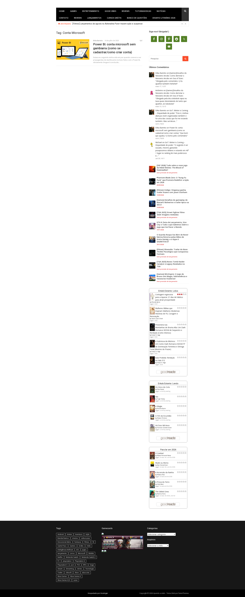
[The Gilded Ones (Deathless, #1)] (152, 497)
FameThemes (183, 593)
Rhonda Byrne (156, 302)
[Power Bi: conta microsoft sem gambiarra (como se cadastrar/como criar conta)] (72, 49)
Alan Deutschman (162, 465)
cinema (75, 538)
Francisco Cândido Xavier (164, 428)
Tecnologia (89, 568)
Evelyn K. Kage (156, 335)
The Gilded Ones (162, 491)
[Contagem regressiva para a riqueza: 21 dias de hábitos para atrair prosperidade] (152, 300)
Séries (79, 568)
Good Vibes (110, 11)
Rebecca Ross (161, 475)
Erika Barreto (98, 40)
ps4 (72, 565)
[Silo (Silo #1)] (152, 401)
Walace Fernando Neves (164, 455)
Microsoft (81, 553)
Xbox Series (62, 576)
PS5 (78, 565)
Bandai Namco (63, 538)
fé (93, 542)
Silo (156, 396)
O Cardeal (159, 453)
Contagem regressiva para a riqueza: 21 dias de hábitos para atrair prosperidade (169, 297)
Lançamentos (94, 17)
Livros (72, 553)
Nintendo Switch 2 (88, 557)
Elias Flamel (160, 389)
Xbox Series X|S (64, 580)
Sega (92, 565)
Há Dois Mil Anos (162, 425)
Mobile (91, 553)
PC (59, 561)
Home (62, 11)
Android (61, 534)
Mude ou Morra (161, 463)
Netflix (60, 557)
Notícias (161, 11)
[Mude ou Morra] (152, 466)
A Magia (158, 406)
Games (73, 11)
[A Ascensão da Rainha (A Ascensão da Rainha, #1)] (152, 478)
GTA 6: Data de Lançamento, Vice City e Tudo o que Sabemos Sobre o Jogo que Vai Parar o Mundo (172, 224)
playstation (67, 561)
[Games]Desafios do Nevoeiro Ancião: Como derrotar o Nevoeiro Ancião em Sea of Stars (171, 76)
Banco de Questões (137, 17)
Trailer (60, 572)
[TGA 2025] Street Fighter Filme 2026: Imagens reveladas (171, 213)
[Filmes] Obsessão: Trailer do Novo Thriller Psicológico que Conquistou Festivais (172, 251)
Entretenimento (90, 11)
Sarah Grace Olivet (157, 318)
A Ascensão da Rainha (164, 472)
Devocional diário (64, 542)
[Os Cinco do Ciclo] (152, 392)
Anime (69, 534)
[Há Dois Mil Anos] (152, 431)
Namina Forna (161, 494)
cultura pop (85, 538)
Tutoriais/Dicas (143, 11)
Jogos (84, 549)
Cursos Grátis (114, 17)
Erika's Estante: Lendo (168, 383)
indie (89, 546)
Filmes (86, 542)
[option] (129, 23)
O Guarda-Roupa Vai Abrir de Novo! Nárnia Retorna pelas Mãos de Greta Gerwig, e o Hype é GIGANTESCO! (172, 238)
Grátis (81, 546)
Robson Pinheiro (162, 418)
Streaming (70, 568)
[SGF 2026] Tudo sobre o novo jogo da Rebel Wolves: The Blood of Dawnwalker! (172, 167)
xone (75, 580)
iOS (77, 549)
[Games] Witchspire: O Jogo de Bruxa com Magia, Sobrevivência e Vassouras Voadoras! (172, 276)
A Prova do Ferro (162, 482)
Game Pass (62, 546)
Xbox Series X (75, 576)
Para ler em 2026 (168, 449)
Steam (60, 568)
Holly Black (160, 484)
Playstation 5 (63, 565)
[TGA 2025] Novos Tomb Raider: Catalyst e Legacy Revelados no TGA (171, 264)
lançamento (62, 553)
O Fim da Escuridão (163, 416)
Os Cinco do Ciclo (162, 387)
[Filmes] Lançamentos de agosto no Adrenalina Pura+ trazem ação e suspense (107, 23)
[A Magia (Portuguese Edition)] (152, 411)
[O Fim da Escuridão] (152, 419)
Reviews (125, 11)
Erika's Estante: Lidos (168, 291)
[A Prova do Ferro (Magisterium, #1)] (152, 487)
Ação (87, 534)
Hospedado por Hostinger (98, 593)
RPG (85, 565)
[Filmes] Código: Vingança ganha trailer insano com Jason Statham (172, 191)
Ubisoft (68, 572)
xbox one (85, 572)
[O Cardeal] (152, 458)
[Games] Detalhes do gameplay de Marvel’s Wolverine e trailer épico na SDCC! (173, 202)
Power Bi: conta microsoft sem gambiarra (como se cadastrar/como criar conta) (114, 48)
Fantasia (77, 542)
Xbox (77, 572)
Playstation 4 (80, 561)
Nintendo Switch (72, 557)
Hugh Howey (161, 399)
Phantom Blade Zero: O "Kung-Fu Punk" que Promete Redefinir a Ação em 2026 (173, 180)
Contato (63, 17)
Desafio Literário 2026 (163, 17)
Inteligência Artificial (65, 549)
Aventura (78, 534)
